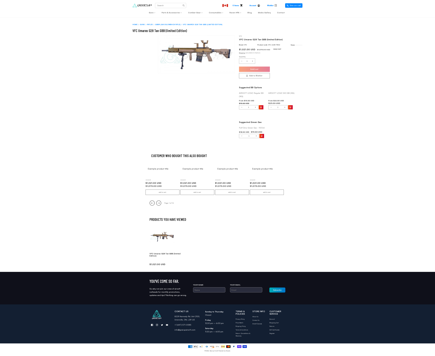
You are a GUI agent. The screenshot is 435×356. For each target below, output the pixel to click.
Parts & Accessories (171, 13)
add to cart (162, 192)
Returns (271, 326)
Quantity (242, 57)
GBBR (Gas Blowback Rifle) (168, 24)
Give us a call (295, 5)
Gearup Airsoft (214, 350)
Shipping (242, 53)
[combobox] (170, 5)
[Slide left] (152, 203)
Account (272, 319)
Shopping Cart (274, 323)
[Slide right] (158, 203)
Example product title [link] (158, 168)
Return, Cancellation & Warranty (243, 335)
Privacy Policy (240, 319)
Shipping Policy (241, 326)
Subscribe (277, 290)
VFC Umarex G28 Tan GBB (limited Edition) (165, 255)
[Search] (183, 5)
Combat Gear (194, 13)
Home (135, 24)
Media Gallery (264, 13)
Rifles (150, 24)
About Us (255, 316)
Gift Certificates (274, 330)
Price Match (239, 323)
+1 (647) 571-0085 (183, 325)
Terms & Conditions (242, 330)
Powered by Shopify (224, 350)
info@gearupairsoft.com (185, 330)
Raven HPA (234, 13)
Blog (250, 13)
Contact (281, 13)
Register (272, 333)
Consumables (215, 13)
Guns (151, 13)
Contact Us (256, 320)
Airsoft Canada (257, 324)
